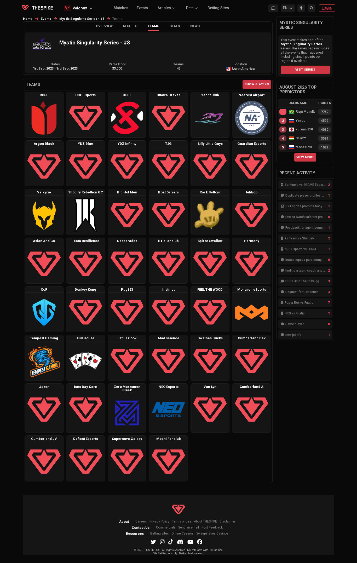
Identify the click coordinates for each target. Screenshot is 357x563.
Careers (141, 521)
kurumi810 (304, 129)
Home (28, 19)
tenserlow (304, 147)
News (195, 26)
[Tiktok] (170, 541)
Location (240, 64)
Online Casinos (182, 533)
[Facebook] (199, 541)
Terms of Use (181, 521)
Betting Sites (218, 8)
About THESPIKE (205, 521)
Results (130, 26)
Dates (55, 64)
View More (305, 157)
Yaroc (301, 120)
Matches (121, 8)
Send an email (188, 527)
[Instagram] (162, 541)
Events (142, 8)
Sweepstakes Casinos (212, 533)
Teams (153, 26)
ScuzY (301, 138)
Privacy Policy (159, 521)
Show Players (257, 84)
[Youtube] (190, 541)
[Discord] (180, 541)
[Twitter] (153, 541)
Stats (175, 26)
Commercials (166, 527)
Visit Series (305, 69)
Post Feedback (212, 527)
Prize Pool (117, 64)
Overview (104, 26)
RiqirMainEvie (305, 111)
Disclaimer (227, 521)
